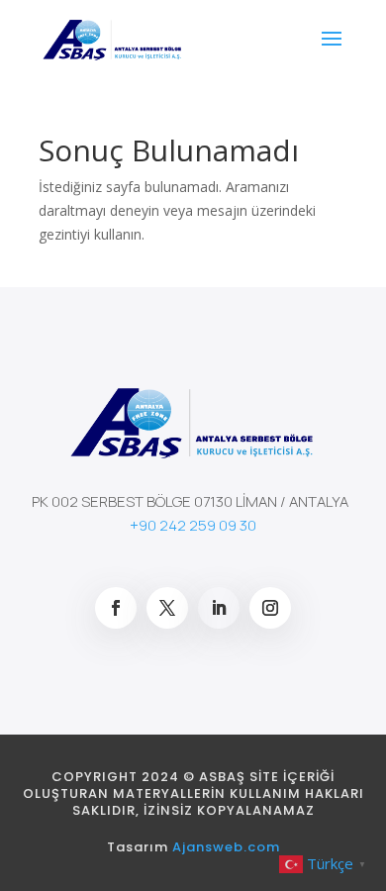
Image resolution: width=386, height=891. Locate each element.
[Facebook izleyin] (116, 608)
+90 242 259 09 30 (193, 525)
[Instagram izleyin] (270, 608)
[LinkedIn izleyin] (219, 608)
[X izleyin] (167, 608)
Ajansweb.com (226, 847)
